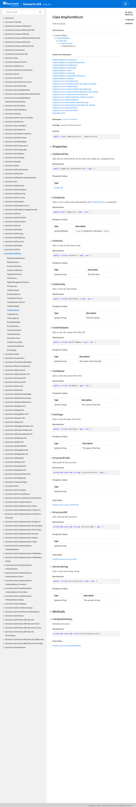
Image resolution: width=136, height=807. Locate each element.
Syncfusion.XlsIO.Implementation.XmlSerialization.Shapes (18, 598)
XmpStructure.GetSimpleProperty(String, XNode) (73, 105)
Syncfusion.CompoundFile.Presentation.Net (22, 38)
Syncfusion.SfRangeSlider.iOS (16, 454)
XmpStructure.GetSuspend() (64, 107)
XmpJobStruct (12, 314)
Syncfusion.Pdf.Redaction (15, 237)
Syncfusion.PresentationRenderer (18, 362)
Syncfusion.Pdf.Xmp (13, 253)
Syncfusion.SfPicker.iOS (14, 442)
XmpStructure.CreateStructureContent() (70, 94)
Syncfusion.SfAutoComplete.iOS (17, 366)
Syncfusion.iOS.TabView (14, 153)
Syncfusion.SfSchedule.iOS (15, 466)
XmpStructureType (14, 342)
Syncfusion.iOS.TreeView (14, 157)
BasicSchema (13, 262)
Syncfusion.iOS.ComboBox (15, 125)
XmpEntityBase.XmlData (63, 78)
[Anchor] (51, 146)
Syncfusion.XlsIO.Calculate (15, 490)
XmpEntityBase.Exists (61, 70)
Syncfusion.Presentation (14, 358)
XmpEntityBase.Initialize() (63, 73)
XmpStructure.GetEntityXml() (65, 99)
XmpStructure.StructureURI (64, 559)
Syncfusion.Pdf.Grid (13, 213)
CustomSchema (14, 266)
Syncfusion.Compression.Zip (16, 54)
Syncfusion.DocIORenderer (15, 109)
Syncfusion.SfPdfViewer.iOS (16, 438)
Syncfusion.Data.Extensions (16, 62)
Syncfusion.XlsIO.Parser (14, 616)
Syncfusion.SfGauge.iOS (14, 410)
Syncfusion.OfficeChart (14, 173)
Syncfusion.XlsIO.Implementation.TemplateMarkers (18, 547)
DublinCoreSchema (14, 270)
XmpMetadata (14, 322)
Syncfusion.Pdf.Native (13, 229)
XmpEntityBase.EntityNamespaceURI (68, 62)
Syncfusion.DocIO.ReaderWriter (17, 90)
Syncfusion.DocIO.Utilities (15, 105)
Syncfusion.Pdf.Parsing (14, 233)
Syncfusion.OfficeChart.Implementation (21, 177)
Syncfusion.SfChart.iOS (14, 386)
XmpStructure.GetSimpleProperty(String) (70, 102)
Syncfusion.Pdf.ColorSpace (15, 189)
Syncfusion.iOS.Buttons (14, 121)
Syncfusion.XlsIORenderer (15, 647)
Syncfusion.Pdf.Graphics (14, 201)
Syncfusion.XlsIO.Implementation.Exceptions (23, 521)
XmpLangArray (13, 318)
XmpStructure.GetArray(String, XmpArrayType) (73, 97)
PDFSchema (12, 278)
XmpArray (12, 286)
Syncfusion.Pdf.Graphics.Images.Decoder (21, 209)
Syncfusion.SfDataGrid (14, 390)
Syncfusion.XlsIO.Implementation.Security (21, 533)
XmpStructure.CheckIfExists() (65, 81)
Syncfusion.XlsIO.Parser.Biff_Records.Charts (22, 624)
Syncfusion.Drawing (13, 113)
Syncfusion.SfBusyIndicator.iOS (17, 374)
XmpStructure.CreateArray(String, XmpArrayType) (74, 83)
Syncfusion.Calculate (13, 22)
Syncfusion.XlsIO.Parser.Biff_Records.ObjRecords (24, 639)
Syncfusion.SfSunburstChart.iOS (17, 474)
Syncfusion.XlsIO (11, 486)
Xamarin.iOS (32, 4)
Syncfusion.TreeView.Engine (16, 482)
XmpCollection (14, 294)
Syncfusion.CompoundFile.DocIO (18, 26)
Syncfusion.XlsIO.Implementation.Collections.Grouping (23, 516)
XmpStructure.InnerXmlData (65, 110)
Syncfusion (9, 18)
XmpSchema (13, 326)
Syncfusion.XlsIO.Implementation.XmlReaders (23, 553)
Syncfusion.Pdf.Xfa (12, 249)
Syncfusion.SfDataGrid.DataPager (18, 394)
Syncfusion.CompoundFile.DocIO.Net (20, 30)
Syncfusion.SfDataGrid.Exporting (18, 398)
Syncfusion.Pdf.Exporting (15, 193)
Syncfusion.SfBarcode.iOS (15, 370)
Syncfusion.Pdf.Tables (13, 245)
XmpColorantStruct (15, 298)
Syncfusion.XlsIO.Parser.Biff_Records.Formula (23, 627)
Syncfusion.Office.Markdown (16, 169)
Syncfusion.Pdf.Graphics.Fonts (17, 205)
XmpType (12, 350)
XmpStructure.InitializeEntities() (66, 645)
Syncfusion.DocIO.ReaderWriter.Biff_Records (22, 94)
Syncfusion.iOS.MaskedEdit (16, 141)
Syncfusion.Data (11, 58)
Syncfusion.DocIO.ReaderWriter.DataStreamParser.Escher (17, 100)
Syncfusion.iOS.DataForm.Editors (18, 133)
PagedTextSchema (14, 274)
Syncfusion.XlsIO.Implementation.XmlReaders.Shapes (23, 559)
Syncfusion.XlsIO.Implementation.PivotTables (23, 529)
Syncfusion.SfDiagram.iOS (15, 406)
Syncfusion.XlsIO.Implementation (18, 502)
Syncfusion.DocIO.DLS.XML (16, 86)
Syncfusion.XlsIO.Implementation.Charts (21, 506)
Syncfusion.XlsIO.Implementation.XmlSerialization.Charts (18, 575)
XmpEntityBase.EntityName (64, 59)
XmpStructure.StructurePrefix (65, 505)
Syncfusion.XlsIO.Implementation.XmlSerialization (18, 567)
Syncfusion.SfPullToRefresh (16, 446)
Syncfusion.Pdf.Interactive (15, 221)
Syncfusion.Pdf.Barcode (14, 185)
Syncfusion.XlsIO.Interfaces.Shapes (19, 608)
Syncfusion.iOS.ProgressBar (16, 149)
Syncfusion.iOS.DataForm (15, 129)
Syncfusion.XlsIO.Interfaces (16, 604)
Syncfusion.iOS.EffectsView (15, 137)
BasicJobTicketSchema (16, 258)
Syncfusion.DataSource (14, 66)
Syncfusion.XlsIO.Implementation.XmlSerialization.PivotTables (18, 590)
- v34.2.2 (46, 4)
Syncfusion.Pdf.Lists (13, 225)
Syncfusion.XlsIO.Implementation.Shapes (21, 537)
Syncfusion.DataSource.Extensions (18, 70)
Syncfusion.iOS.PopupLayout (16, 145)
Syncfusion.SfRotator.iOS (15, 462)
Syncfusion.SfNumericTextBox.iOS (18, 430)
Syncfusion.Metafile (13, 161)
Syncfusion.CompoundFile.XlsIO (17, 42)
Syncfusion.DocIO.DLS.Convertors (18, 82)
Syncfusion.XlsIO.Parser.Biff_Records (19, 620)
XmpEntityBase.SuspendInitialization (68, 75)
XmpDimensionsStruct (16, 302)
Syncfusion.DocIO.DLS (14, 78)
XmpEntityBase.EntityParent (64, 65)
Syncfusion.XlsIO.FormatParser (17, 494)
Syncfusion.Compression (15, 50)
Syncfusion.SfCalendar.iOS (15, 378)
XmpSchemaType (14, 330)
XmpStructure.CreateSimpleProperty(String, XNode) (75, 91)
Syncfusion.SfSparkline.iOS (15, 470)
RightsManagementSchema (18, 282)
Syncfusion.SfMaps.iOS (14, 422)
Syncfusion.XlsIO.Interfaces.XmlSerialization (22, 612)
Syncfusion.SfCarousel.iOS (15, 382)
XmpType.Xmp (58, 113)
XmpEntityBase (13, 306)
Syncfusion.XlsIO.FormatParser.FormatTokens (23, 498)
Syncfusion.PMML (12, 354)
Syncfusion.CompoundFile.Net (17, 34)
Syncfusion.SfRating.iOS (14, 458)
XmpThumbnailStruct (15, 346)
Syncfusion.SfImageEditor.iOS (16, 414)
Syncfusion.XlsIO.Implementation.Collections (23, 510)
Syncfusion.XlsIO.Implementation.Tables (21, 541)
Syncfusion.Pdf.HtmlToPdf (15, 217)
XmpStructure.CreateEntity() (64, 86)
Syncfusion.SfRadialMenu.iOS (16, 450)
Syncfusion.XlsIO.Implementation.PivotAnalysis (23, 525)
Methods (129, 23)
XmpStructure (14, 338)
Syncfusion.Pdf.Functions (15, 197)
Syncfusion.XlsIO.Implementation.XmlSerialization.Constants (18, 582)
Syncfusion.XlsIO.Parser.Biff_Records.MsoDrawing (19, 633)
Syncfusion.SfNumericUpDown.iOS (18, 434)
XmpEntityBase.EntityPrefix (64, 67)
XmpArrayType (13, 290)
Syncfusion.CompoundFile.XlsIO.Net (19, 46)
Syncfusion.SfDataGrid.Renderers (18, 402)
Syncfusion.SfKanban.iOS (15, 418)
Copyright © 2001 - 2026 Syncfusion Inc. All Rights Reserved (110, 805)
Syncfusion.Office (12, 165)
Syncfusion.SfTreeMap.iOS (15, 478)
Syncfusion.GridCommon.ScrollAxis (19, 117)
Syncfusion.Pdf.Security (14, 241)
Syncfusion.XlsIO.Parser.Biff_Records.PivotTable (24, 643)
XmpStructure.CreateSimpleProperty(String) (71, 89)
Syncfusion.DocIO (12, 74)
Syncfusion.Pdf (11, 181)
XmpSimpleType (13, 334)
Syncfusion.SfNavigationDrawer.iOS (19, 426)
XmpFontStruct (13, 310)
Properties (129, 19)
